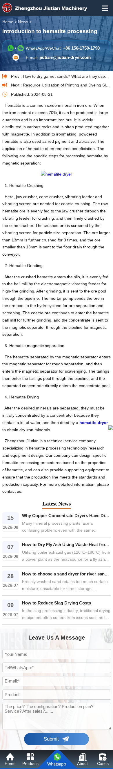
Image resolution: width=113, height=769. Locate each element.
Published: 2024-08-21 (32, 94)
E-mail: (58, 57)
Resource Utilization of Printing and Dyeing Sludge (67, 85)
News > (25, 22)
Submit (51, 739)
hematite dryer (93, 422)
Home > (10, 22)
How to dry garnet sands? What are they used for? (67, 76)
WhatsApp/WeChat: (63, 48)
